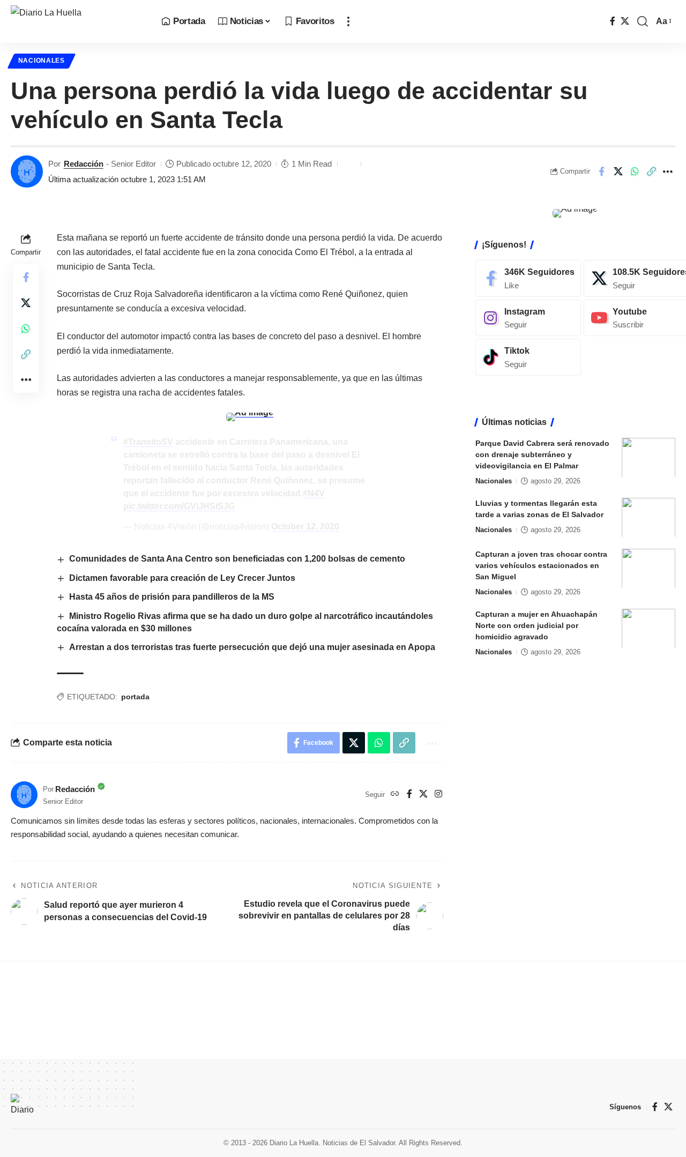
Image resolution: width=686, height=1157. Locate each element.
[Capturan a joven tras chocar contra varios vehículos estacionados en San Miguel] (648, 568)
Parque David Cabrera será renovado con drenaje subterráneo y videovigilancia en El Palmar (542, 453)
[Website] (395, 794)
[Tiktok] (528, 357)
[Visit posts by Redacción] (27, 171)
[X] (625, 21)
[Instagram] (438, 794)
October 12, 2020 (305, 526)
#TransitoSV (148, 441)
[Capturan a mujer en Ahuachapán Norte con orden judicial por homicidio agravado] (648, 628)
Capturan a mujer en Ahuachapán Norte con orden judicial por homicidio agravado (536, 624)
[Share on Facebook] (601, 171)
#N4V (314, 493)
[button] (348, 21)
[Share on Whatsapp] (634, 171)
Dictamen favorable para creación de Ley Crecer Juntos (182, 578)
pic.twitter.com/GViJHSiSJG (179, 506)
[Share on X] (617, 171)
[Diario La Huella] (77, 21)
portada (135, 696)
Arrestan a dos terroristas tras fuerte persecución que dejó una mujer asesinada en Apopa (252, 647)
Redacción (83, 163)
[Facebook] (612, 21)
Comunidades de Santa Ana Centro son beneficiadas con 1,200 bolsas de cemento (237, 558)
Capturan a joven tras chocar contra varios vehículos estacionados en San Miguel (541, 564)
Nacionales (41, 60)
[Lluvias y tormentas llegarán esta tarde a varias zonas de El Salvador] (648, 517)
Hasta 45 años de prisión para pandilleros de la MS (171, 596)
